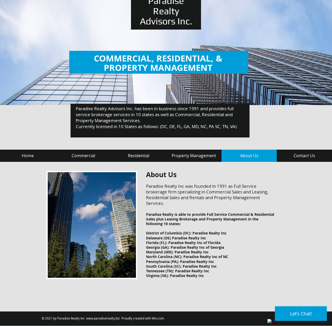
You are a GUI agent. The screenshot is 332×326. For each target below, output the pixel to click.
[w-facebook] (270, 322)
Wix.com (158, 318)
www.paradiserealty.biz (103, 318)
